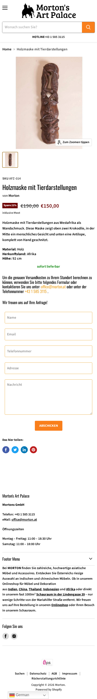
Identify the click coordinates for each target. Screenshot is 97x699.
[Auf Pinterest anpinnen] (33, 449)
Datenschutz (38, 673)
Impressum (69, 673)
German (22, 695)
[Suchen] (88, 27)
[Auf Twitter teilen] (15, 449)
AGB (54, 673)
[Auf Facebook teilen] (5, 449)
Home (7, 49)
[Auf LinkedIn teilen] (24, 449)
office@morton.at (53, 286)
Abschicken (48, 425)
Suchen (19, 673)
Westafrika (68, 222)
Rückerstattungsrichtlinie (49, 678)
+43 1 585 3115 (36, 291)
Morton (13, 195)
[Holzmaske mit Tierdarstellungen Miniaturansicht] (10, 159)
